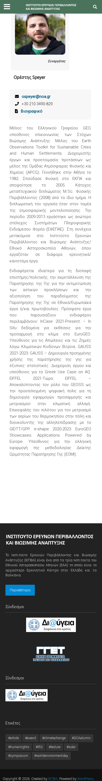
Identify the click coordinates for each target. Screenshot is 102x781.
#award (30, 738)
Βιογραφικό (31, 111)
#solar (71, 747)
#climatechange (54, 738)
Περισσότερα (20, 590)
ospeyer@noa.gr (36, 96)
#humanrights (18, 747)
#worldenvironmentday (51, 756)
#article (13, 738)
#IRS (39, 747)
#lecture (54, 747)
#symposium (18, 756)
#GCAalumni (81, 738)
